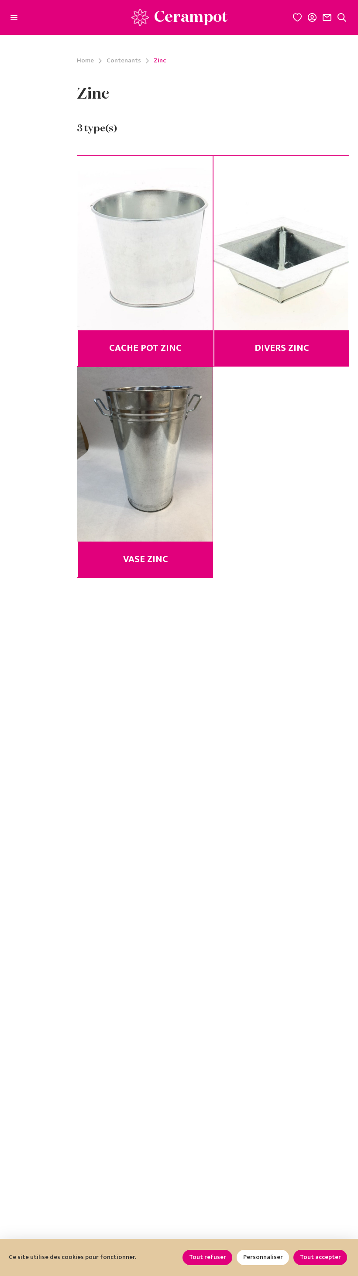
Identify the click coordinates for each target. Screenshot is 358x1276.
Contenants (124, 61)
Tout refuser (207, 1257)
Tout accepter (320, 1257)
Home (85, 61)
